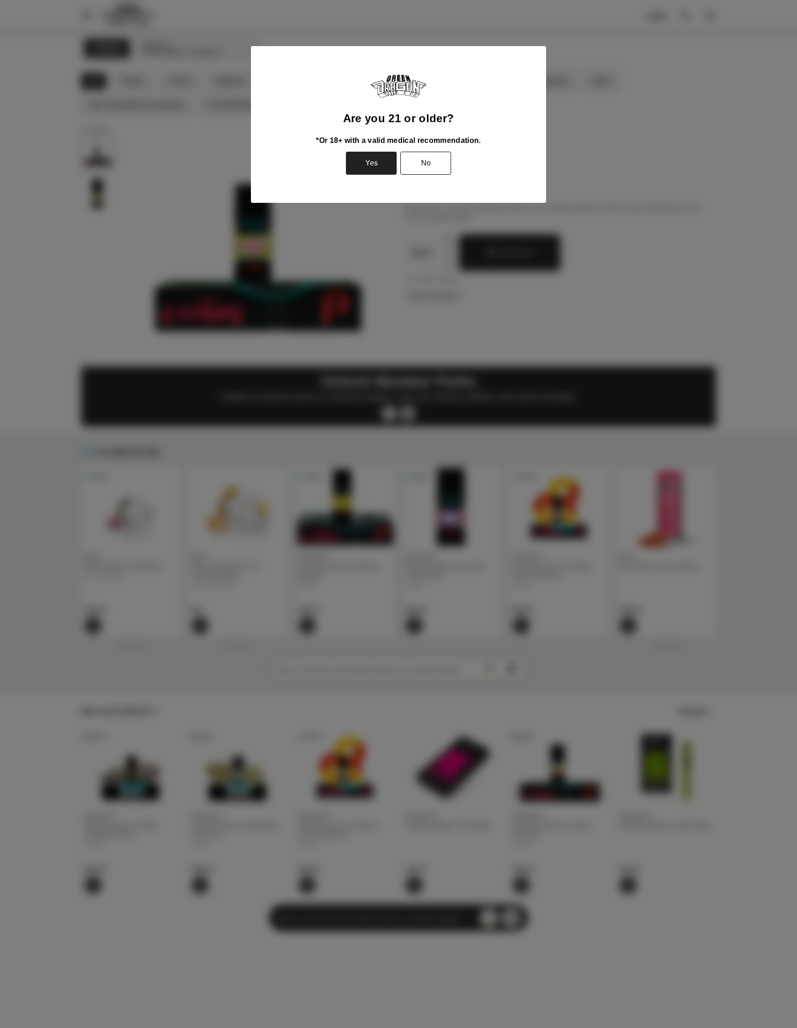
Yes (371, 163)
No (426, 163)
